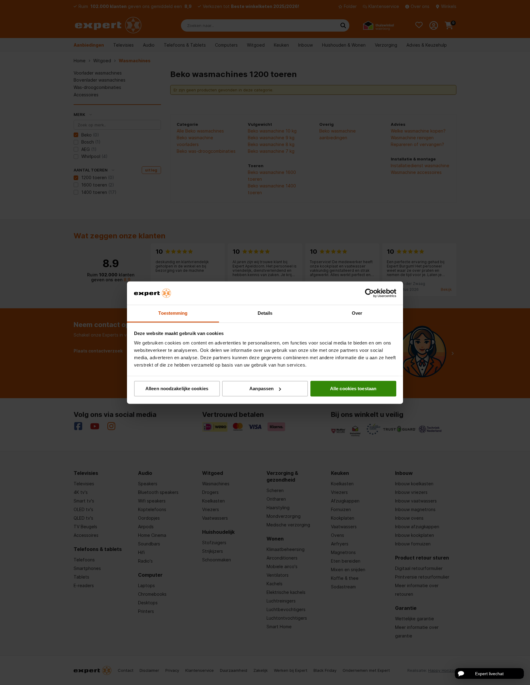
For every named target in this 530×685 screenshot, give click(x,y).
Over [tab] (357, 313)
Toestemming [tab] (172, 313)
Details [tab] (265, 313)
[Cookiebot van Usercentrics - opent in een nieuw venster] (369, 293)
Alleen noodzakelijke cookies (176, 388)
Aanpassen (261, 388)
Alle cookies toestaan (353, 388)
